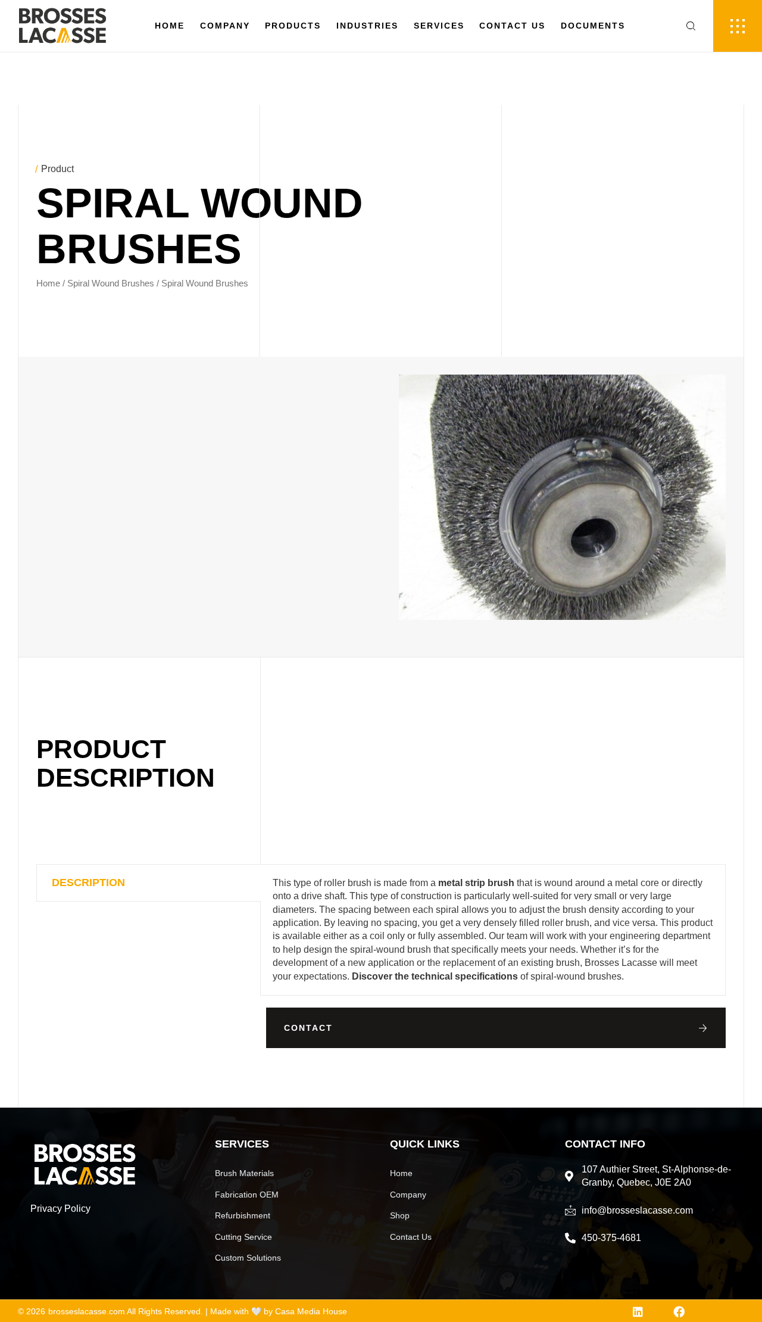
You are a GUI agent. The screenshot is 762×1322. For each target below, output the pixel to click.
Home (170, 25)
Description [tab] (88, 882)
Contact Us (512, 25)
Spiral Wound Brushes (110, 283)
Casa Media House (311, 1311)
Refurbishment (242, 1215)
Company (225, 25)
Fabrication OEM (247, 1194)
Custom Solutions (248, 1257)
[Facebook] (679, 1311)
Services (439, 25)
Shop (400, 1215)
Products (293, 25)
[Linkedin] (638, 1311)
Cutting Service (243, 1237)
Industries (367, 25)
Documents (593, 25)
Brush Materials (244, 1173)
